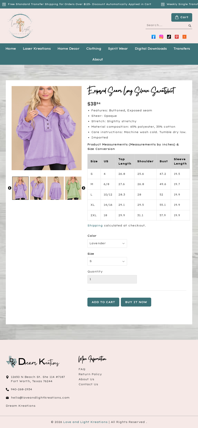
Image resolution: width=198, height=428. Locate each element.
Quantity (95, 271)
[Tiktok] (169, 37)
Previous (10, 188)
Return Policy (90, 374)
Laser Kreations (37, 48)
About (97, 59)
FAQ (82, 369)
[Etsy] (184, 37)
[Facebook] (153, 37)
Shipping (95, 225)
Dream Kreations (20, 405)
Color (91, 235)
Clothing (93, 48)
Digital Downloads (151, 48)
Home (10, 48)
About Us (86, 379)
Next (83, 188)
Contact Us (88, 384)
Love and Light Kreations (85, 422)
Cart (184, 17)
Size (90, 253)
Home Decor (68, 48)
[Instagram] (161, 37)
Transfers (181, 48)
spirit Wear (118, 48)
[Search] (189, 26)
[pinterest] (177, 37)
